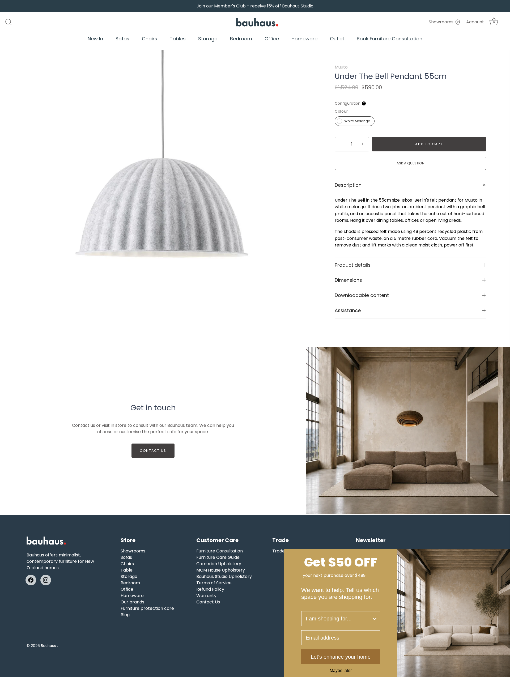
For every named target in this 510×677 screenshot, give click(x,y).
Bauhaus (49, 645)
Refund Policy (210, 589)
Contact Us (153, 450)
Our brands (132, 602)
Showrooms (441, 22)
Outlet (337, 38)
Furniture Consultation (219, 551)
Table (127, 570)
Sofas (122, 38)
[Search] (11, 22)
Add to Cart (429, 144)
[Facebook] (30, 580)
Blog (125, 615)
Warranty (206, 596)
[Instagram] (45, 580)
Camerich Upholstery (218, 564)
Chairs (149, 38)
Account (475, 22)
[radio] (355, 121)
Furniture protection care (147, 608)
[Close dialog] (504, 555)
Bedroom (241, 38)
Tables (178, 38)
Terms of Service (214, 583)
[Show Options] (374, 618)
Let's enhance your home (341, 657)
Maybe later (341, 671)
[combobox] (338, 618)
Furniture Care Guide (218, 557)
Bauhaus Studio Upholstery (224, 576)
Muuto (341, 67)
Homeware (304, 38)
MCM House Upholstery (220, 570)
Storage (207, 38)
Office (272, 38)
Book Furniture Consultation (389, 38)
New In (95, 38)
